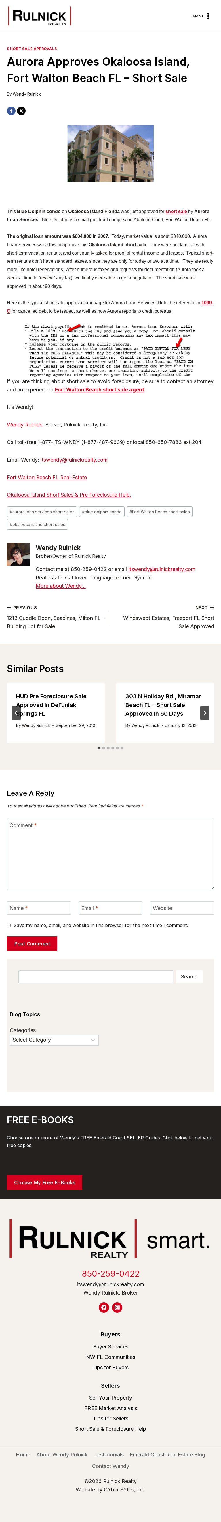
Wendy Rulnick (27, 94)
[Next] (204, 713)
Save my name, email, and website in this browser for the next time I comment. (101, 925)
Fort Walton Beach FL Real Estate (47, 477)
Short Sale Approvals (32, 48)
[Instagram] (117, 1307)
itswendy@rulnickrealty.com (74, 460)
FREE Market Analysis (110, 1408)
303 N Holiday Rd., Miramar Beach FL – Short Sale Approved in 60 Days (163, 705)
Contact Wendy (110, 1466)
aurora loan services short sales (42, 511)
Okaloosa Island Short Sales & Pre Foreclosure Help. (69, 495)
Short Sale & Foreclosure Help (110, 1429)
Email (89, 908)
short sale (176, 211)
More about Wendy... (61, 586)
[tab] (99, 748)
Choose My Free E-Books (44, 1182)
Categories (23, 1030)
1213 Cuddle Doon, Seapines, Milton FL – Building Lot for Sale (56, 617)
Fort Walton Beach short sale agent (99, 390)
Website (162, 908)
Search (189, 976)
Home (23, 1455)
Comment (23, 825)
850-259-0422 (111, 1274)
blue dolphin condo (102, 511)
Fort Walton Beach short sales (159, 511)
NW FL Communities (110, 1357)
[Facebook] (11, 111)
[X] (21, 111)
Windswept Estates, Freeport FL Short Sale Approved (168, 617)
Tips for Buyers (110, 1367)
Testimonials (109, 1455)
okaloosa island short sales (37, 524)
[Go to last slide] (16, 713)
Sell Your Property (110, 1398)
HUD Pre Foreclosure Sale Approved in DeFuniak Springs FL (51, 705)
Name (18, 908)
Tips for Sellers (110, 1418)
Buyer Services (110, 1347)
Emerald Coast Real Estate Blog (167, 1455)
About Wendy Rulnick (62, 1455)
